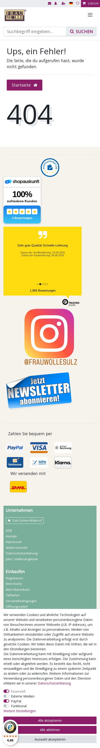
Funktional (19, 706)
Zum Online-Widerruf (27, 520)
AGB (9, 530)
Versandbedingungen (21, 601)
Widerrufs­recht (16, 548)
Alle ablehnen (50, 730)
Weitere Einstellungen (19, 711)
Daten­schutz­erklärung (21, 553)
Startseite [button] (22, 85)
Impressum (14, 542)
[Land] (71, 3)
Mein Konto (14, 584)
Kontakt (11, 536)
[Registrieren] (64, 3)
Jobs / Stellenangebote (22, 559)
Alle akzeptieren (50, 720)
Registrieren (14, 578)
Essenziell (18, 691)
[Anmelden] (56, 3)
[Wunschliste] (77, 3)
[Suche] (81, 31)
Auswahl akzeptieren (50, 739)
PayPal (16, 701)
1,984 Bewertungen (43, 290)
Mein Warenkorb (18, 589)
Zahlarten (13, 595)
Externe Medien (22, 696)
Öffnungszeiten (17, 606)
